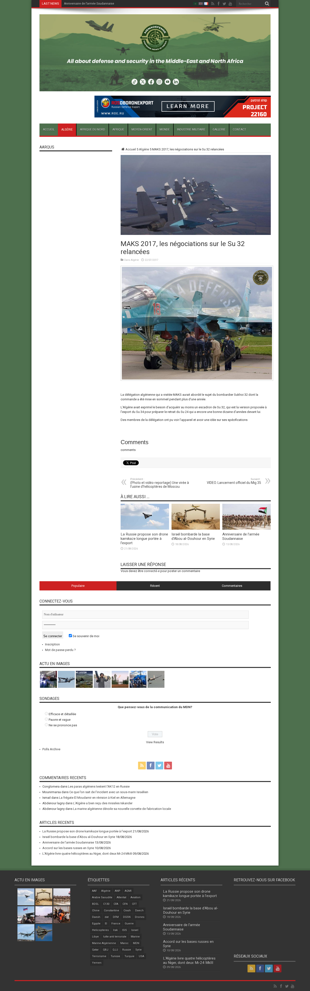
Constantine (111, 910)
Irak (115, 930)
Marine (135, 936)
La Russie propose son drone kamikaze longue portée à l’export (144, 538)
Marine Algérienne (104, 943)
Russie (126, 949)
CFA (116, 904)
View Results (155, 742)
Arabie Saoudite (102, 897)
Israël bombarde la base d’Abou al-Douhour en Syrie (193, 536)
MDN (136, 943)
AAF (94, 890)
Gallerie (219, 129)
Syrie (138, 949)
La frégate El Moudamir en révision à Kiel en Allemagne (97, 797)
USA (141, 956)
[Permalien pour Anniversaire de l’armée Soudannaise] (246, 528)
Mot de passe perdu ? (60, 650)
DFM (116, 917)
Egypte (96, 923)
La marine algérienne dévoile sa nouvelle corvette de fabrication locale (122, 809)
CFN (125, 904)
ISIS (124, 930)
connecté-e (152, 571)
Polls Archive (51, 749)
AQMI (128, 890)
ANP (117, 890)
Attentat (121, 897)
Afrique (118, 129)
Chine (96, 910)
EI (106, 923)
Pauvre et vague (59, 719)
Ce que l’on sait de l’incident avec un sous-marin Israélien (108, 792)
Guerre (129, 923)
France (115, 923)
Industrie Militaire (191, 129)
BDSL (95, 904)
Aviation (135, 897)
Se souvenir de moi (85, 636)
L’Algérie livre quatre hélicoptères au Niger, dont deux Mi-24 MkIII (87, 853)
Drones (139, 917)
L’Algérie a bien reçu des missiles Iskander (102, 803)
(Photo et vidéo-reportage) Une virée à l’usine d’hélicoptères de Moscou (159, 483)
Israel (134, 930)
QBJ (105, 949)
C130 (106, 904)
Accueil (48, 129)
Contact (239, 129)
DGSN (127, 917)
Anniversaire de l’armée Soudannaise (240, 536)
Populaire (78, 586)
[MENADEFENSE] (155, 88)
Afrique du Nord (92, 129)
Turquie (129, 956)
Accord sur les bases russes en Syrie (89, 3)
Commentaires (232, 586)
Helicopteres (100, 930)
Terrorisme (99, 956)
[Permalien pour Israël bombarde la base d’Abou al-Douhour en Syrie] (195, 528)
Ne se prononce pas (63, 725)
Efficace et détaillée (62, 714)
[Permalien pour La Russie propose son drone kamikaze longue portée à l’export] (145, 528)
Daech (139, 910)
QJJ (115, 949)
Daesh (96, 917)
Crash (127, 910)
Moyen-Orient (142, 129)
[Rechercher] (267, 3)
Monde (165, 129)
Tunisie (115, 956)
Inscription (52, 644)
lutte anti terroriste (114, 936)
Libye (95, 936)
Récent (155, 586)
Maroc (124, 943)
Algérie (67, 129)
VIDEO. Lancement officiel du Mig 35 (234, 481)
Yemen (96, 962)
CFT (134, 904)
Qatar (95, 949)
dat (106, 917)
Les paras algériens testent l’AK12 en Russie (99, 786)
